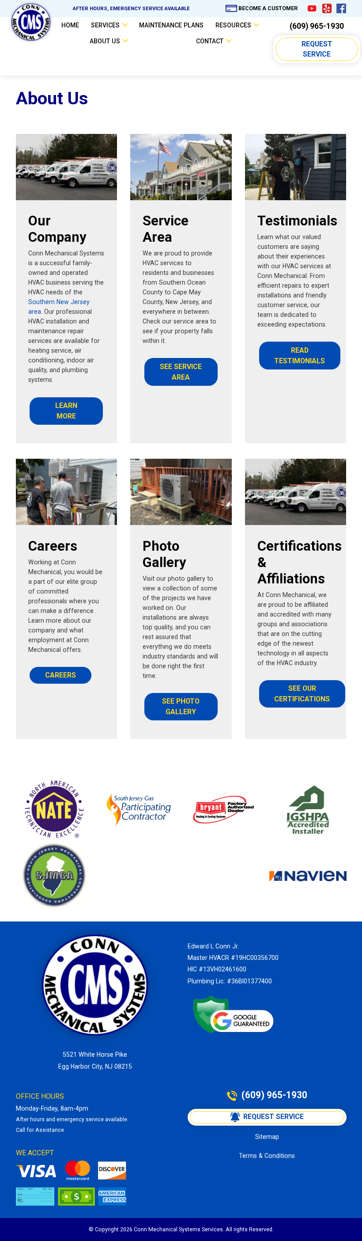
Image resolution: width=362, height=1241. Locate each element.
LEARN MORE (67, 410)
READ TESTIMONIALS (299, 355)
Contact (209, 41)
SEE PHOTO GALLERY (181, 706)
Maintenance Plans (171, 25)
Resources (233, 25)
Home (70, 25)
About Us (105, 41)
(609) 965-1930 (317, 26)
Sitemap (267, 1136)
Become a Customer (268, 8)
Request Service (318, 49)
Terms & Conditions (267, 1155)
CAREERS (60, 675)
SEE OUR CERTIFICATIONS (302, 693)
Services (105, 25)
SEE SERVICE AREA (182, 371)
